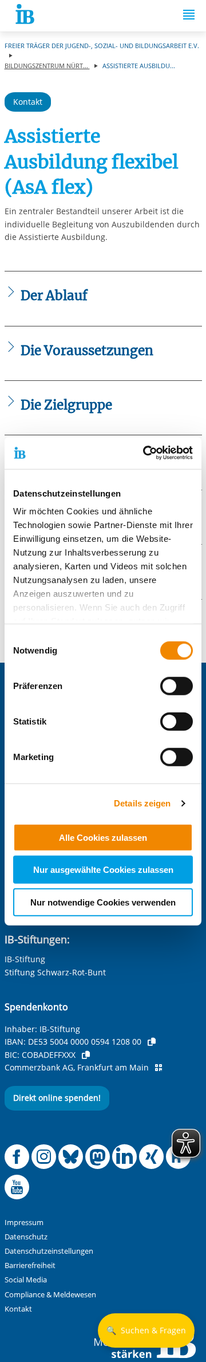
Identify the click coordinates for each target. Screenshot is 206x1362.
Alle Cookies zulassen (103, 837)
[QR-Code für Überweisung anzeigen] (158, 1068)
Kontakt (27, 101)
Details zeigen (142, 803)
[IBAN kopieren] (152, 1042)
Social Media (26, 1280)
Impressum (24, 1222)
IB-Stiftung (25, 959)
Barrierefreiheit (30, 1265)
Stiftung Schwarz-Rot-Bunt (55, 972)
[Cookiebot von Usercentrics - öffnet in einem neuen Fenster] (145, 453)
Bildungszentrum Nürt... (47, 65)
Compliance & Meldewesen (50, 1295)
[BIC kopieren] (86, 1055)
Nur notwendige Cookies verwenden (103, 902)
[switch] (176, 685)
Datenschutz (26, 1237)
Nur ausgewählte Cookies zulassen (103, 870)
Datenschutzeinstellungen (49, 1251)
